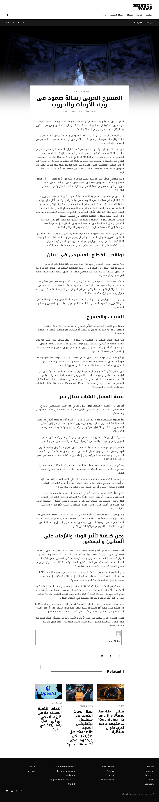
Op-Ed (71, 784)
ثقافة (139, 15)
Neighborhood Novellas (62, 780)
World (151, 780)
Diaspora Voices (66, 771)
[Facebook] (23, 22)
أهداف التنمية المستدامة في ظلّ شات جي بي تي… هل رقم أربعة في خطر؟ (49, 719)
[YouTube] (7, 22)
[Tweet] (102, 656)
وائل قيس (120, 706)
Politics (150, 767)
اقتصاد (130, 15)
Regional (149, 775)
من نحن (149, 22)
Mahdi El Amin (86, 706)
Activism (70, 775)
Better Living (108, 767)
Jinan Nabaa (91, 111)
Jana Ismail (57, 703)
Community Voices (65, 767)
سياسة (149, 15)
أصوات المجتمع (116, 15)
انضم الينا (138, 22)
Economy (149, 784)
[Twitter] (18, 22)
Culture (111, 771)
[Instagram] (13, 22)
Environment (108, 780)
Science (110, 775)
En (104, 15)
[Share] (110, 656)
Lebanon (149, 771)
